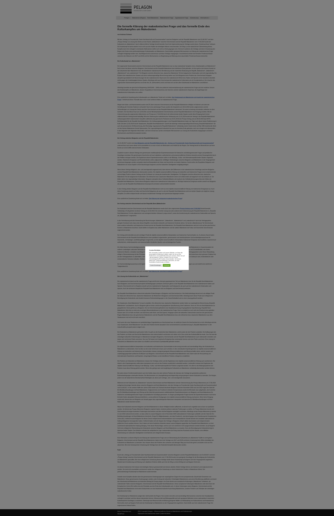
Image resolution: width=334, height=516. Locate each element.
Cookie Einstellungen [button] (155, 265)
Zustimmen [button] (166, 265)
